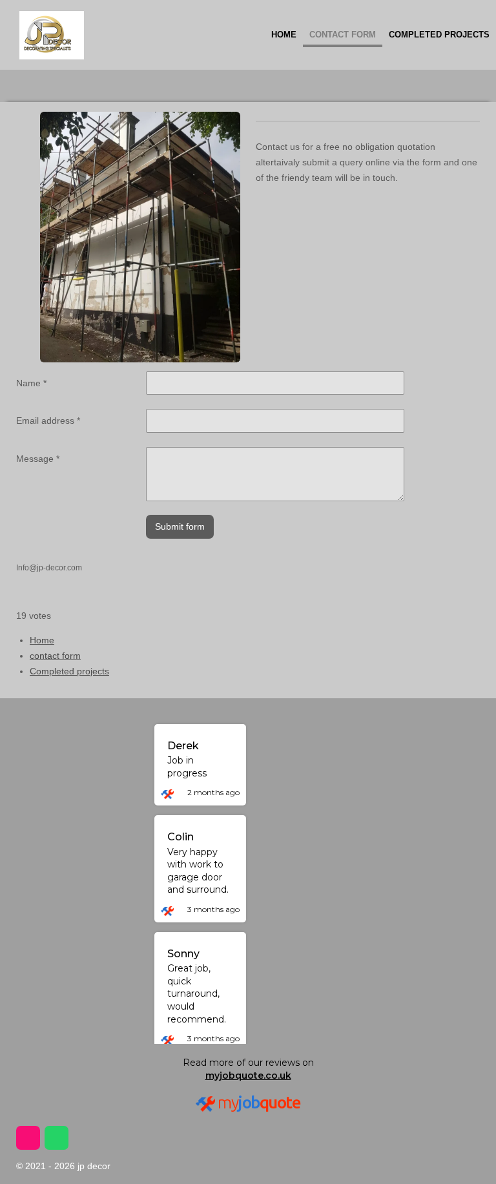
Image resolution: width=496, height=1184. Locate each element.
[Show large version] (140, 237)
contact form (55, 655)
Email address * (48, 420)
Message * (37, 458)
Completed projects (69, 671)
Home (42, 640)
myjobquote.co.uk (248, 1075)
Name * (31, 383)
